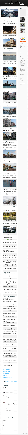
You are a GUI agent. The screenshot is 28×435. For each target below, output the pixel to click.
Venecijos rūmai (5, 382)
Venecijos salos (7, 382)
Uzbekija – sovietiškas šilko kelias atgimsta (22, 60)
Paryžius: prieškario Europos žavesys (6, 373)
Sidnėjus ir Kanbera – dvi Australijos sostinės (22, 64)
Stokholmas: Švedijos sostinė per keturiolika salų (7, 377)
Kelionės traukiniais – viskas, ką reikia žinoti (22, 56)
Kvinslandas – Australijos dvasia (22, 66)
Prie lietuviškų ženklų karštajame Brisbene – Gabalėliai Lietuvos (22, 66)
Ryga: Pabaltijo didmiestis (5, 375)
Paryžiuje (3, 343)
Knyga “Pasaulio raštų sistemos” (22, 52)
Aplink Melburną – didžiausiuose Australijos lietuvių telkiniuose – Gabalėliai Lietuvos (22, 68)
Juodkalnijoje (4, 149)
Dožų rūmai (8, 381)
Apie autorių (21, 45)
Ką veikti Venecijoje (13, 381)
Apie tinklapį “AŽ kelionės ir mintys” (22, 46)
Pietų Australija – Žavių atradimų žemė (22, 71)
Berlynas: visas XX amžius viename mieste (6, 369)
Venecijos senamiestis (10, 382)
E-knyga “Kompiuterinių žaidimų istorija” (22, 47)
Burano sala (6, 381)
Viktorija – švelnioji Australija (22, 69)
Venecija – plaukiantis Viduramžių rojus (9, 13)
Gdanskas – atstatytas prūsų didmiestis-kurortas (22, 59)
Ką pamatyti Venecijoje (10, 381)
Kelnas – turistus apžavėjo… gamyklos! (6, 371)
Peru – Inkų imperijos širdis (22, 57)
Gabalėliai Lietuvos (22, 78)
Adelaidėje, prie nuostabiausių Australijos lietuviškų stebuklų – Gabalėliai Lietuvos (22, 71)
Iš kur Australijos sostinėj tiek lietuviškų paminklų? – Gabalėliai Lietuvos (22, 73)
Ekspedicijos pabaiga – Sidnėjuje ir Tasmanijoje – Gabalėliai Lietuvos (22, 63)
